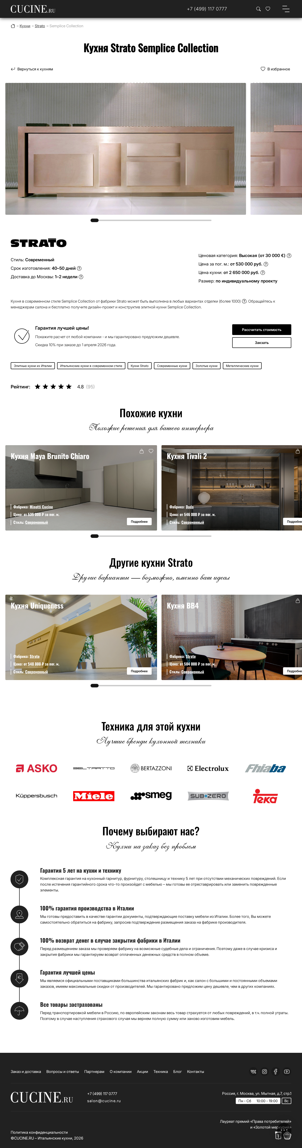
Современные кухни (172, 366)
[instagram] (264, 1071)
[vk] (253, 1071)
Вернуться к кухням (35, 69)
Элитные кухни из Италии (33, 366)
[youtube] (286, 1071)
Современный (36, 522)
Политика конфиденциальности (39, 1132)
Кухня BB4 (183, 605)
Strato (34, 656)
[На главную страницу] (33, 9)
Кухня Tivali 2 (187, 456)
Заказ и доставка (26, 1071)
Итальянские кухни (55, 1138)
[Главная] (13, 26)
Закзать (262, 342)
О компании (121, 1071)
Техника (160, 1071)
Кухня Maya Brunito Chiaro (50, 456)
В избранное (278, 69)
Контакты (195, 1071)
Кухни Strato (140, 366)
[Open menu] (286, 9)
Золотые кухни (206, 366)
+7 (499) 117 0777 (102, 1093)
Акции (142, 1071)
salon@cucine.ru (104, 1100)
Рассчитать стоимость (261, 329)
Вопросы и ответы (62, 1071)
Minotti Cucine (41, 507)
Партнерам (94, 1071)
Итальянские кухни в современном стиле (91, 366)
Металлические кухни (242, 366)
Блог (177, 1071)
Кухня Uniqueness (37, 605)
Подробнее (139, 521)
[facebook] (275, 1071)
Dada (190, 507)
